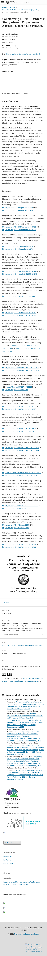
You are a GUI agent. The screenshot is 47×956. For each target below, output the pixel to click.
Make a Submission (12, 843)
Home (4, 7)
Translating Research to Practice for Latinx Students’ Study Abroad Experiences (25, 771)
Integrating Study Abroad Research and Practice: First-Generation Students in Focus (24, 758)
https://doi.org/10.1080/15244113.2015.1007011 (20, 475)
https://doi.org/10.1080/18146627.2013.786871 (20, 506)
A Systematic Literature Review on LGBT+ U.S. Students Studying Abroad (24, 703)
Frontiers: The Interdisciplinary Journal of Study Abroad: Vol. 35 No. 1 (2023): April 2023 (25, 706)
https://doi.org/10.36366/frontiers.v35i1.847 (23, 54)
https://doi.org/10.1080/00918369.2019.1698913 (20, 368)
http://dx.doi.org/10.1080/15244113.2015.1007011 (21, 473)
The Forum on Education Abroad (26, 934)
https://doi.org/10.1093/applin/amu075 (17, 246)
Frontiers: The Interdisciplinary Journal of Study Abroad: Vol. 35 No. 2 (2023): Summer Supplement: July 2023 (25, 724)
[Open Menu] (2, 2)
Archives (12, 7)
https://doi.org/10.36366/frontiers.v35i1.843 (19, 296)
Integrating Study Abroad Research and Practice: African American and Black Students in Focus (25, 733)
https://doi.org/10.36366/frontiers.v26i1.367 (19, 544)
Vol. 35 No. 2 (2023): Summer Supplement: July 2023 (19, 10)
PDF (7, 602)
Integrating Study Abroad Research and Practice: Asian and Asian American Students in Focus (26, 747)
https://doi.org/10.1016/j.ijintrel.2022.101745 (19, 271)
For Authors (7, 860)
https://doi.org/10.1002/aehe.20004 (16, 525)
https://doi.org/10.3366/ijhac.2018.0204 (17, 207)
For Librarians (8, 863)
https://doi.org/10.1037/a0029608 (19, 387)
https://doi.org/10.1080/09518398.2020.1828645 (20, 448)
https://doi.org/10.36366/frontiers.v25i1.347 (19, 313)
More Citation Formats (12, 634)
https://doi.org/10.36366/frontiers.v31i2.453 (19, 428)
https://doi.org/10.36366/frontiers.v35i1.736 (19, 227)
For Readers (7, 856)
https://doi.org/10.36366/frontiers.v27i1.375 (19, 406)
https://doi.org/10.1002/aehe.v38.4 (15, 528)
